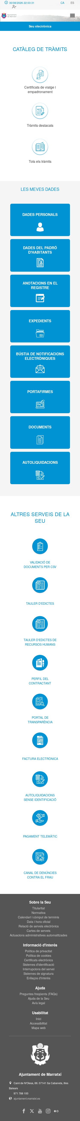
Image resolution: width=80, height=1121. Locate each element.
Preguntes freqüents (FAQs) (39, 994)
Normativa (38, 912)
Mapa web (39, 1028)
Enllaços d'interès (38, 978)
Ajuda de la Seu (38, 998)
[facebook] (24, 1111)
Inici (38, 1019)
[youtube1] (40, 1111)
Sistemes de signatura (38, 973)
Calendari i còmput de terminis (38, 917)
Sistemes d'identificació (38, 964)
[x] (32, 1111)
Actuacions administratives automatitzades (38, 935)
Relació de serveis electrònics (39, 926)
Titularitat (38, 908)
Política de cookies (38, 955)
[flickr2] (56, 1111)
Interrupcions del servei (38, 969)
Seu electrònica (40, 26)
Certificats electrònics (38, 960)
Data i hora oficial (38, 921)
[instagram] (48, 1111)
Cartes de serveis (38, 930)
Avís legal (38, 1003)
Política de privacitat (38, 951)
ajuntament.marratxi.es (27, 1098)
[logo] (8, 15)
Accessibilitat (38, 1023)
